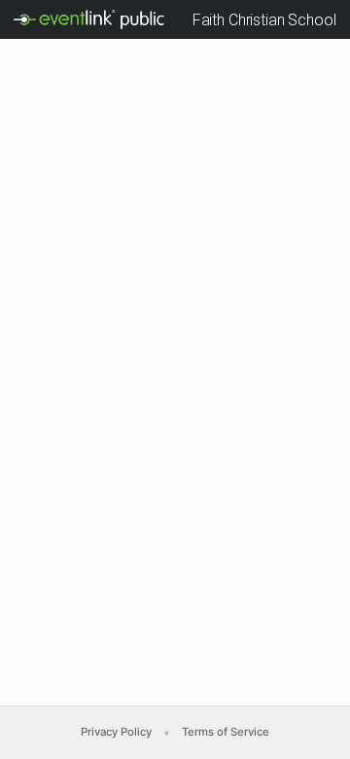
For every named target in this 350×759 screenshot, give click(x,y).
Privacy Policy (116, 732)
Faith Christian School (264, 20)
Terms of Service (225, 732)
